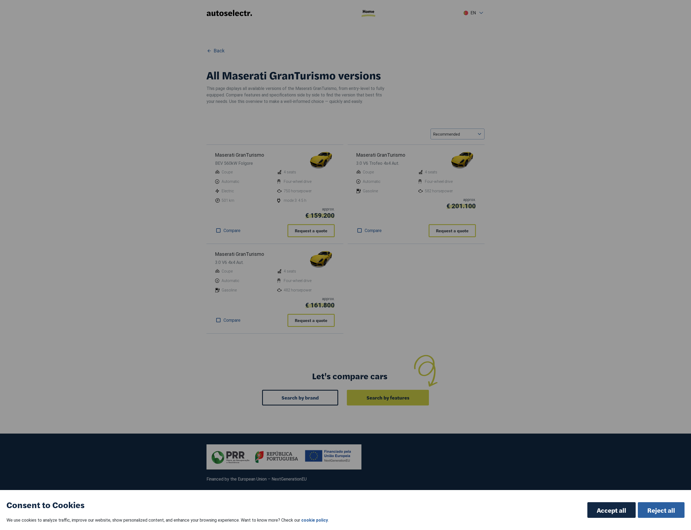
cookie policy (314, 520)
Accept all (611, 510)
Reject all (661, 510)
